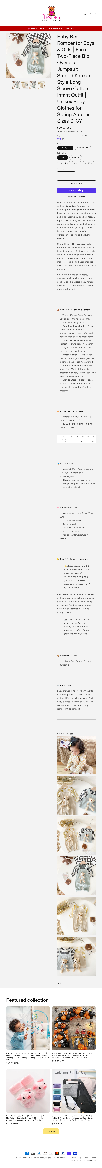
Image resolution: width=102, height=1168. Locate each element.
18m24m (64, 163)
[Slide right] (48, 85)
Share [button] (62, 983)
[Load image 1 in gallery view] (16, 85)
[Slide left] (9, 85)
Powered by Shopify (43, 1158)
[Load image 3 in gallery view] (32, 85)
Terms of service (90, 1158)
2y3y (76, 163)
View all (51, 1131)
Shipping (60, 131)
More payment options (76, 196)
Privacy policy (76, 1160)
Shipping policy (90, 1160)
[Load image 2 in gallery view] (24, 85)
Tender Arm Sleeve (29, 1158)
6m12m (88, 163)
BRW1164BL (65, 148)
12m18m (75, 157)
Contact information (61, 1158)
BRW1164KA (82, 148)
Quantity (60, 169)
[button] (5, 13)
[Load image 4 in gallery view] (41, 85)
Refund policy (76, 1158)
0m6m (63, 157)
